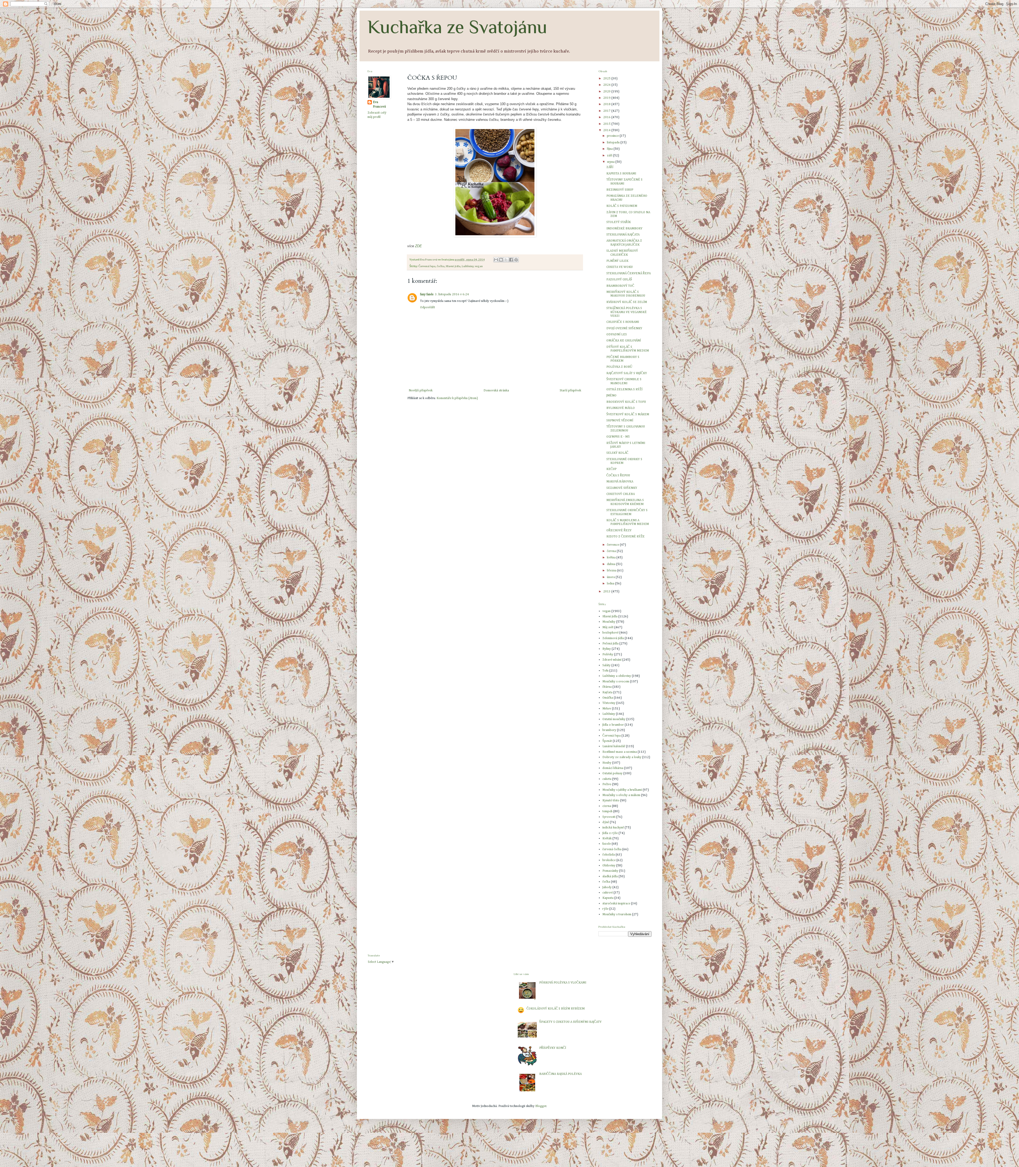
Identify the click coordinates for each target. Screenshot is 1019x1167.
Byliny (606, 649)
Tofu (605, 670)
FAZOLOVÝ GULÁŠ (619, 279)
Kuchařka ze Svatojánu (457, 26)
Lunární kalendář (613, 746)
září (610, 155)
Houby (606, 762)
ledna (611, 583)
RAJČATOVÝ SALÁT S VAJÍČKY (626, 373)
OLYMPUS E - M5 (618, 436)
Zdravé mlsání (611, 659)
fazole (606, 843)
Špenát (607, 741)
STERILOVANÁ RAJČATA (623, 234)
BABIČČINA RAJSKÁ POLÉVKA (560, 1074)
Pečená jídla (610, 643)
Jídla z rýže (610, 833)
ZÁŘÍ (609, 167)
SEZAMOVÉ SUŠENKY (621, 488)
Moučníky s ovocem (615, 681)
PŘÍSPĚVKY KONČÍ (552, 1048)
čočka (440, 266)
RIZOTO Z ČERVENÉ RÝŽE (625, 536)
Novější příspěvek (421, 390)
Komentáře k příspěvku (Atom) (457, 398)
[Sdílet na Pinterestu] (516, 259)
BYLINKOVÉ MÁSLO (620, 408)
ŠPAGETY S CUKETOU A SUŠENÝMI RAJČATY (570, 1022)
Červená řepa (426, 266)
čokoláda (608, 854)
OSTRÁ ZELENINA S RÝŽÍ (624, 389)
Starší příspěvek (570, 390)
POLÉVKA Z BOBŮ (619, 367)
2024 (607, 85)
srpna (611, 162)
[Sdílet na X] (506, 259)
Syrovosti (608, 817)
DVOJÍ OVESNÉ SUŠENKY (624, 328)
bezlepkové (610, 632)
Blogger (540, 1106)
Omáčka (607, 697)
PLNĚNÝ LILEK (617, 261)
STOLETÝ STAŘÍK (618, 222)
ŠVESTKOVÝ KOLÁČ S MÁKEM (627, 414)
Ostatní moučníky (613, 719)
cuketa (606, 779)
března (612, 570)
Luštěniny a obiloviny (616, 676)
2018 (607, 104)
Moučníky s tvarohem (616, 914)
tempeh (607, 811)
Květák (607, 838)
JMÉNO (611, 395)
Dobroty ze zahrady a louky (621, 757)
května (611, 557)
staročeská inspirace (616, 903)
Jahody (607, 887)
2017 (607, 111)
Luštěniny (467, 266)
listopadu (613, 142)
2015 (607, 124)
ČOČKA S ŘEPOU (618, 475)
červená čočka (611, 849)
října (610, 149)
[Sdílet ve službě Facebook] (511, 259)
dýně (605, 822)
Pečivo (606, 784)
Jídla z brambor (613, 724)
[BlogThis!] (501, 259)
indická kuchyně (613, 827)
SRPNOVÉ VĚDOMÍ (619, 420)
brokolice (609, 860)
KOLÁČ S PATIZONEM (621, 206)
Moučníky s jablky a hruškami (622, 790)
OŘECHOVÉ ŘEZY (619, 530)
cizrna (606, 806)
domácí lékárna (612, 768)
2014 (607, 130)
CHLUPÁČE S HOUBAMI (622, 322)
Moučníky (608, 621)
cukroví (607, 892)
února (611, 577)
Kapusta (608, 898)
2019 (607, 98)
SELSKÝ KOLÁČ (617, 453)
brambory (609, 730)
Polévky (607, 654)
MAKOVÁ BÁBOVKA (619, 481)
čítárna (607, 687)
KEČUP (611, 469)
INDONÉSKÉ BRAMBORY (624, 228)
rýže (605, 908)
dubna (611, 564)
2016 (607, 117)
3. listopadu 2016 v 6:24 (452, 294)
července (613, 544)
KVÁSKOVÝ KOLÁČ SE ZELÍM (626, 302)
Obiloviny (608, 865)
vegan (479, 266)
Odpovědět (427, 307)
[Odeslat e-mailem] (496, 259)
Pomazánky (610, 871)
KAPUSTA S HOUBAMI (621, 173)
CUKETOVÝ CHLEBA (620, 494)
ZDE (418, 246)
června (612, 551)
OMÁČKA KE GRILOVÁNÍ (623, 340)
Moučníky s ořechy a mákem (621, 795)
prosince (613, 136)
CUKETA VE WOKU (619, 267)
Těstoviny (608, 703)
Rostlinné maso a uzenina (619, 752)
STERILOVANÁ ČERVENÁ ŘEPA (628, 273)
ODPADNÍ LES (616, 334)
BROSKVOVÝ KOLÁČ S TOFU (626, 402)
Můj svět (608, 627)
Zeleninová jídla (613, 638)
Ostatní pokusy (612, 773)
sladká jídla (610, 876)
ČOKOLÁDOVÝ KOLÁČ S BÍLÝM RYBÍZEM (555, 1008)
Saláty (606, 665)
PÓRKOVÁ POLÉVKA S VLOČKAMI (562, 982)
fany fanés (426, 294)
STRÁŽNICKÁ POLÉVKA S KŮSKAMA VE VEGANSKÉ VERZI (626, 312)
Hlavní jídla (453, 266)
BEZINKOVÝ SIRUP (619, 189)
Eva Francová (379, 104)
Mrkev (606, 708)
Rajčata (607, 692)
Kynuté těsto (610, 800)
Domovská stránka (496, 390)
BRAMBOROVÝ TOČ (620, 286)
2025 (607, 78)
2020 (607, 91)
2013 (607, 591)
